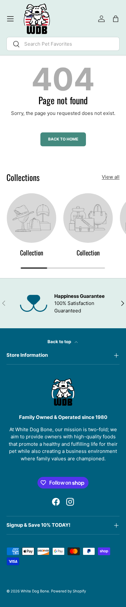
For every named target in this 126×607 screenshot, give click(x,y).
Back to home (63, 139)
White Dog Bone (35, 591)
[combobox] (63, 44)
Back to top (59, 341)
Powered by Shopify (68, 591)
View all (111, 177)
